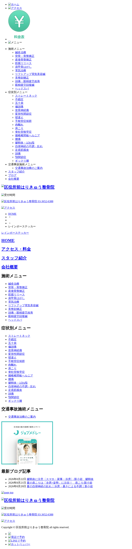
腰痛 (18, 139)
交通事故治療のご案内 (29, 167)
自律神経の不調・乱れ (29, 146)
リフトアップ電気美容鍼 (30, 74)
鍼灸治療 (20, 52)
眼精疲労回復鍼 (24, 84)
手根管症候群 (23, 121)
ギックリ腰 (22, 160)
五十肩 (19, 102)
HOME (12, 213)
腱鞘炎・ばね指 (24, 142)
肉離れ (19, 124)
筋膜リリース (23, 63)
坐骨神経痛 (22, 110)
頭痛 (18, 153)
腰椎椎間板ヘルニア (27, 135)
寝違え (19, 117)
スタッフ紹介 (16, 171)
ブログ (12, 175)
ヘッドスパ (22, 88)
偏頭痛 (19, 106)
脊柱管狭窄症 (23, 131)
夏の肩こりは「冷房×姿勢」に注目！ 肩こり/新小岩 (59, 482)
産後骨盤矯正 (23, 59)
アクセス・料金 (16, 249)
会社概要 (13, 178)
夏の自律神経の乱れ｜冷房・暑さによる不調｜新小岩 (60, 486)
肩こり (19, 128)
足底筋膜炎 (22, 149)
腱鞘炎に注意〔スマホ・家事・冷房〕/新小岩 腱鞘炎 (60, 479)
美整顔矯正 (22, 77)
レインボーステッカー (15, 232)
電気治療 (20, 70)
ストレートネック (26, 95)
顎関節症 (20, 157)
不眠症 (19, 99)
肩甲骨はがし (23, 66)
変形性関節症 (23, 113)
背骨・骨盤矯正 (24, 56)
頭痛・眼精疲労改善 (27, 81)
